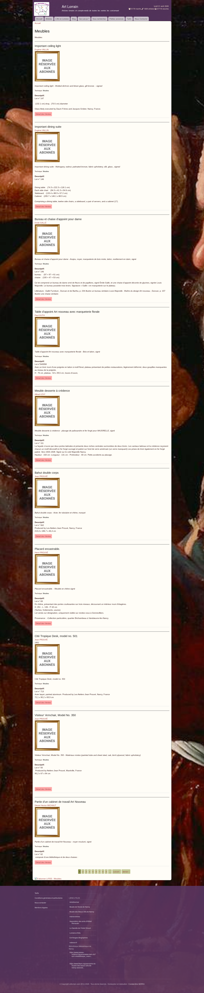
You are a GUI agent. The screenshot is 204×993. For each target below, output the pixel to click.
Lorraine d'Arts (75, 933)
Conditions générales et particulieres (48, 898)
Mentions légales (41, 907)
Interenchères (75, 916)
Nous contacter (40, 902)
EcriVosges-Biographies (79, 937)
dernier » (126, 871)
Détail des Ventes (43, 114)
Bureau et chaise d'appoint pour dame (58, 219)
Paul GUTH (40, 315)
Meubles (46, 90)
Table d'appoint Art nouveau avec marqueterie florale (67, 311)
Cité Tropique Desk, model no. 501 (56, 636)
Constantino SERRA (136, 984)
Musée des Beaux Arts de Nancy (82, 911)
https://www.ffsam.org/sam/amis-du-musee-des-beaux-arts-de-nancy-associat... (83, 965)
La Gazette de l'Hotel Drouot (80, 928)
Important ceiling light (48, 45)
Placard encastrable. (47, 548)
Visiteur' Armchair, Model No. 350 (55, 715)
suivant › (116, 871)
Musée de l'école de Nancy (80, 907)
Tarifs (129, 18)
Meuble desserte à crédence (52, 390)
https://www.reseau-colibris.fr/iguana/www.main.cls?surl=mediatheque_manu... (83, 954)
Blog (74, 18)
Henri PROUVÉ (41, 552)
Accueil (39, 18)
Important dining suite (48, 126)
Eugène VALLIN (42, 49)
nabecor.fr (73, 942)
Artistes (49, 18)
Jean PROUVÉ (41, 476)
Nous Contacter (141, 18)
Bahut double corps (47, 472)
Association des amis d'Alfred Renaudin (81, 922)
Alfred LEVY (40, 394)
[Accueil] (42, 8)
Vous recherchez (99, 18)
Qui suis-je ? (84, 18)
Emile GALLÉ (40, 223)
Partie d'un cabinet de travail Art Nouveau (60, 801)
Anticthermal (74, 902)
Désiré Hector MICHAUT (45, 805)
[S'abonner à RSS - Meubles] (48, 877)
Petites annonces (116, 18)
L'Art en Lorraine (62, 18)
